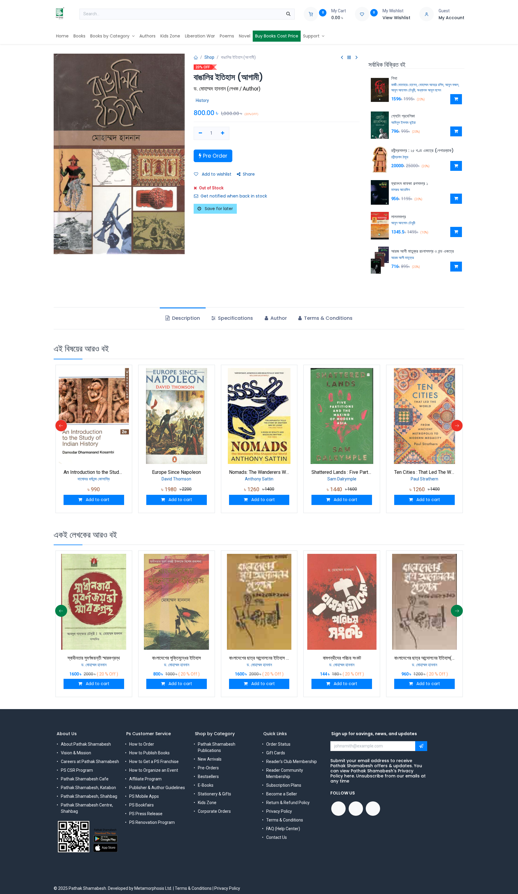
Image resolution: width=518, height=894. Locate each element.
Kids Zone (207, 802)
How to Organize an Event (153, 770)
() (227, 88)
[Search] (288, 14)
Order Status (278, 744)
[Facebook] (338, 808)
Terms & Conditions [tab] (328, 318)
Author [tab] (278, 318)
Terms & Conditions (284, 820)
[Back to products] (349, 58)
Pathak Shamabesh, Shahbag (89, 796)
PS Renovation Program (152, 822)
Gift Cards (275, 752)
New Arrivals (210, 759)
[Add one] (222, 133)
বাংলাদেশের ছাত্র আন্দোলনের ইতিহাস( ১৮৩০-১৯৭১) (424, 658)
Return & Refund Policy (288, 802)
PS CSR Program (77, 770)
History (202, 100)
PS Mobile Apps (144, 796)
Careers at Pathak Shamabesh (90, 761)
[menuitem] (62, 36)
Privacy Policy (279, 811)
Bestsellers (208, 776)
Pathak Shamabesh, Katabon (88, 787)
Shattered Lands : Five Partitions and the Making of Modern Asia (341, 472)
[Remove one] (200, 133)
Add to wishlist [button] (216, 174)
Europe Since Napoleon (176, 472)
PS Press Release (145, 813)
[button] (456, 99)
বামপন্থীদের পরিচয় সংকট (342, 658)
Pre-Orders (208, 767)
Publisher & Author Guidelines (157, 787)
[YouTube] (356, 808)
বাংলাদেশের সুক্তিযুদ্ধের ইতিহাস (176, 658)
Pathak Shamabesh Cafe (85, 779)
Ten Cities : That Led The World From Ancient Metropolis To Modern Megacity (424, 472)
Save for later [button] (218, 209)
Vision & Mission (76, 752)
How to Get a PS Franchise (154, 761)
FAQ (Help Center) (283, 828)
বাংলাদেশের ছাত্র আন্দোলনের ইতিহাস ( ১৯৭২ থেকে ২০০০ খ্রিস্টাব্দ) (259, 658)
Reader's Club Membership (291, 761)
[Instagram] (373, 808)
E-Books (205, 785)
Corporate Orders (214, 811)
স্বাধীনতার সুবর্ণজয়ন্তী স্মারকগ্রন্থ (93, 658)
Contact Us (276, 837)
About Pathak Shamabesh (86, 744)
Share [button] (249, 174)
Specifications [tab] (235, 318)
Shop (209, 57)
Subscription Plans (283, 785)
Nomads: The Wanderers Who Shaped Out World (259, 472)
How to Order (141, 744)
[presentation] (61, 426)
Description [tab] (185, 318)
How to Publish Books (149, 752)
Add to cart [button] (97, 500)
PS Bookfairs (141, 805)
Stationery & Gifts (214, 794)
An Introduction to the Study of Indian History (94, 472)
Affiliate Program (145, 779)
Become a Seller (281, 794)
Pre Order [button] (214, 155)
